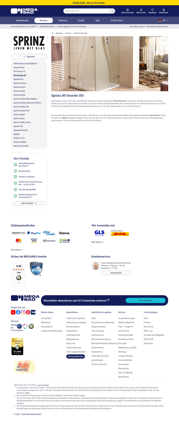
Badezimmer (22, 20)
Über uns (148, 330)
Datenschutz (97, 347)
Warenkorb (46, 326)
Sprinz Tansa (19, 118)
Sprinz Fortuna (19, 83)
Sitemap (122, 351)
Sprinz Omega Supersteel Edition (27, 102)
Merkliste (45, 322)
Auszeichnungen (126, 318)
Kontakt (122, 343)
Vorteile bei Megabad (154, 334)
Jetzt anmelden (145, 300)
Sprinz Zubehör (20, 142)
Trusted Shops (125, 355)
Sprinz (68, 33)
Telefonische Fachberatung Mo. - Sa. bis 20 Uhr (30, 183)
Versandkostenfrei (23, 26)
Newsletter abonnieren (76, 300)
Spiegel (16, 134)
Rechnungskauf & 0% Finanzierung (71, 26)
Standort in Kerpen (27, 176)
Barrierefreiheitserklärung (104, 343)
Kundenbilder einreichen (125, 362)
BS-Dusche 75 (19, 71)
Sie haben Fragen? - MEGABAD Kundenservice (149, 26)
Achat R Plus (18, 67)
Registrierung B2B (127, 347)
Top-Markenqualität (27, 189)
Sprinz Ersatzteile (20, 146)
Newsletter (123, 368)
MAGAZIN (148, 339)
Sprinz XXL (18, 126)
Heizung (63, 20)
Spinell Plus (18, 79)
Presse (147, 322)
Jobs (146, 318)
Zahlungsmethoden (76, 351)
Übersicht (31, 57)
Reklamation (72, 339)
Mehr (27, 393)
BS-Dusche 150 (19, 75)
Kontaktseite (116, 273)
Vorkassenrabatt (47, 26)
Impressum (97, 351)
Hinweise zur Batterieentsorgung (101, 336)
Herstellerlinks (125, 334)
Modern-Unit (19, 138)
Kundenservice (125, 339)
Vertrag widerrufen (75, 356)
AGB (93, 318)
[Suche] (112, 11)
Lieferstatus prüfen (75, 318)
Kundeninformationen (102, 322)
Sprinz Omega (19, 95)
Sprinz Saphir (19, 114)
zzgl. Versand (43, 385)
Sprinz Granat (19, 87)
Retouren (70, 343)
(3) (108, 299)
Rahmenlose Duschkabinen (25, 63)
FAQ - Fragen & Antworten (125, 328)
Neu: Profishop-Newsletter (125, 374)
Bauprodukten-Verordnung (99, 328)
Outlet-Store (117, 20)
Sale (98, 20)
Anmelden (46, 318)
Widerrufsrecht (99, 364)
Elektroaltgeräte (126, 322)
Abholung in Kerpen (76, 322)
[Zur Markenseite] (29, 43)
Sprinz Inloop (19, 91)
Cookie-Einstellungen (52, 330)
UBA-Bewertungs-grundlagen (100, 357)
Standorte (148, 326)
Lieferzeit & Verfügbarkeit (73, 332)
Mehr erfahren (27, 203)
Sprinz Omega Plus (21, 110)
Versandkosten (74, 347)
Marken (44, 20)
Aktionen (148, 343)
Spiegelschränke (20, 130)
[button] (127, 11)
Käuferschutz (24, 171)
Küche (81, 20)
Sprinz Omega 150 (21, 106)
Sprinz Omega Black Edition (25, 98)
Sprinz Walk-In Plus (22, 122)
